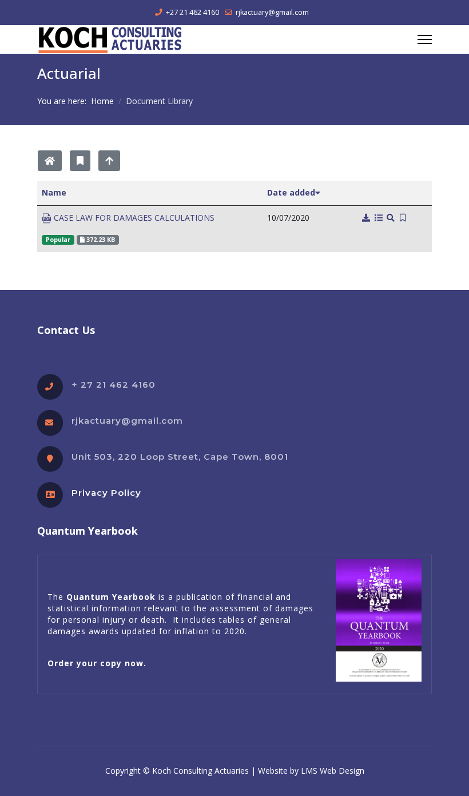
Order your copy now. (96, 663)
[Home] (49, 161)
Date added (291, 192)
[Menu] (425, 39)
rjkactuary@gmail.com (272, 12)
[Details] (378, 218)
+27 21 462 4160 (192, 12)
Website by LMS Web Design (311, 770)
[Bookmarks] (80, 161)
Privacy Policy (106, 492)
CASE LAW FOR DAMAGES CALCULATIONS (132, 217)
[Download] (366, 218)
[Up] (109, 161)
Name (54, 192)
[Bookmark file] (403, 218)
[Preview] (391, 218)
